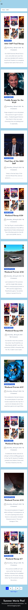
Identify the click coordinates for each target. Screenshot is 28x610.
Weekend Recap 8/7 (14, 559)
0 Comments (13, 50)
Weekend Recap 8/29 (14, 216)
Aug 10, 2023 (18, 504)
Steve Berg (10, 47)
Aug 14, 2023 (18, 447)
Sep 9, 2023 (18, 47)
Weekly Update (9, 212)
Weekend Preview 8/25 (14, 272)
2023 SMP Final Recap (14, 44)
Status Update (9, 97)
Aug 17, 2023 (18, 391)
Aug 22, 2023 (18, 334)
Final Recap (8, 40)
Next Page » (14, 591)
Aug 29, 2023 (18, 219)
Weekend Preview (9, 269)
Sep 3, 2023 (18, 106)
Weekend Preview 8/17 (14, 387)
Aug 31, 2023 (18, 167)
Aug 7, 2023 (18, 563)
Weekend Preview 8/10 (14, 500)
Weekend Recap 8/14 (14, 444)
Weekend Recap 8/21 (14, 331)
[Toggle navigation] (1, 3)
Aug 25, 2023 (18, 276)
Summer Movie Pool (14, 601)
